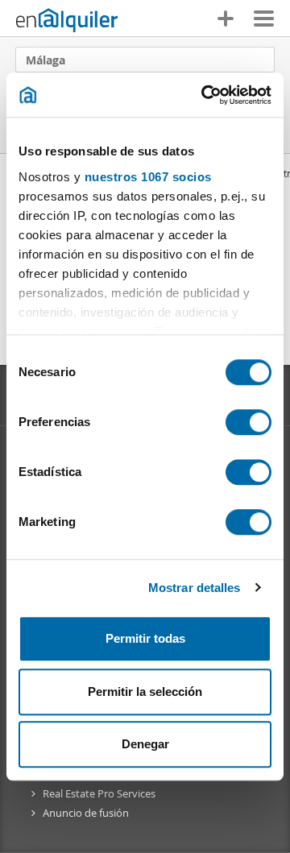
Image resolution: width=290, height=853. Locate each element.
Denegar (145, 744)
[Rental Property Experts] (67, 20)
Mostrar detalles (194, 587)
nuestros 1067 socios (148, 177)
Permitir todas (145, 638)
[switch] (248, 422)
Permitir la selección (145, 691)
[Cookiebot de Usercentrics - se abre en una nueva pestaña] (204, 95)
